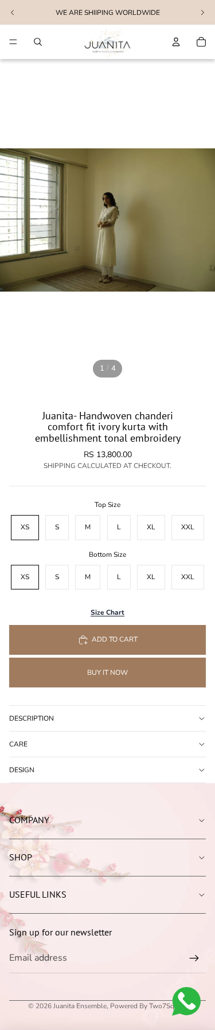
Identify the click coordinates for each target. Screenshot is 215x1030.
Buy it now (107, 672)
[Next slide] (202, 12)
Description (31, 718)
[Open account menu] (176, 41)
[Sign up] (194, 958)
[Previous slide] (12, 12)
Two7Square (168, 1006)
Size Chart (107, 612)
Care (18, 744)
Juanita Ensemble (80, 1006)
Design (21, 770)
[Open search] (37, 41)
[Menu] (13, 42)
